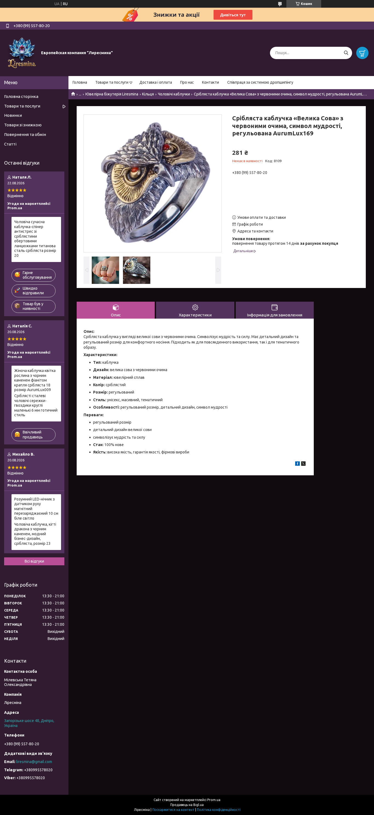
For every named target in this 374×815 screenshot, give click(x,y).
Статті (10, 144)
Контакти (210, 82)
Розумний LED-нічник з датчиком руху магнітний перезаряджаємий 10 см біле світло (36, 508)
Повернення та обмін (25, 134)
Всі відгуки (34, 561)
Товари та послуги (111, 82)
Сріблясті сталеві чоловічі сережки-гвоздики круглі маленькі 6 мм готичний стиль (35, 405)
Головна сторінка (21, 96)
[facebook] (297, 464)
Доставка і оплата (155, 82)
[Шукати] (346, 53)
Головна (80, 82)
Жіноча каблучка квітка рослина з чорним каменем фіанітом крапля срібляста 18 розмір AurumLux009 (35, 380)
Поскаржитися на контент (173, 809)
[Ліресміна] (21, 52)
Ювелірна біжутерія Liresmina (111, 94)
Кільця (148, 94)
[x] (303, 464)
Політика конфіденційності (218, 809)
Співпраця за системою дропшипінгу (260, 82)
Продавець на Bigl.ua (187, 805)
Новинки (13, 115)
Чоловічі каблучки (174, 94)
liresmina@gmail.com (34, 761)
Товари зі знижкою (23, 125)
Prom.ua (213, 800)
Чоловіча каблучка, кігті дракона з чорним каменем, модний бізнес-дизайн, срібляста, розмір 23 (35, 534)
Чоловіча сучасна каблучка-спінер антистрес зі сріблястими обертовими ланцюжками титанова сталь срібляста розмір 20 (35, 239)
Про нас (187, 82)
